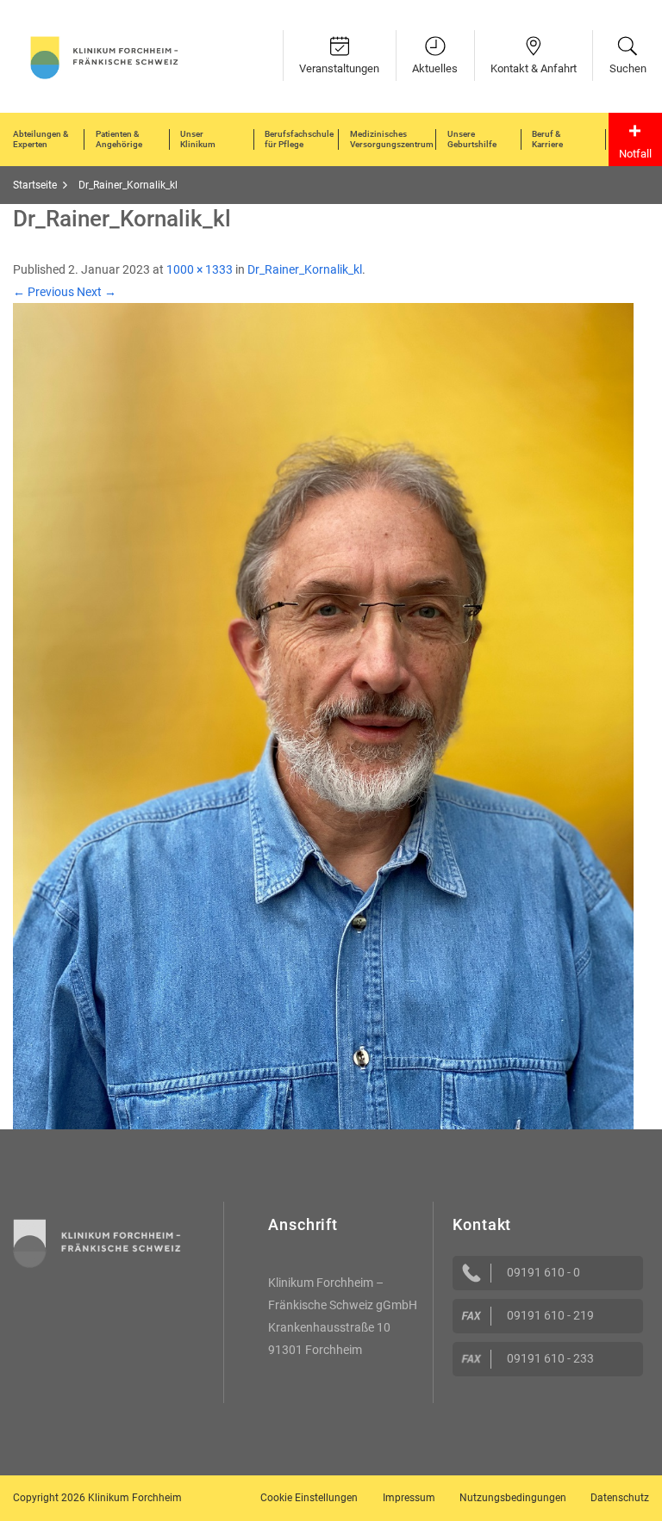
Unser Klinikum (197, 139)
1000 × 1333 (199, 269)
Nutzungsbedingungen (512, 1498)
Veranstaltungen (339, 68)
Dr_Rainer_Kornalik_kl (304, 269)
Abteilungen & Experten (40, 139)
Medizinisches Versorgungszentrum (392, 139)
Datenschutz (619, 1498)
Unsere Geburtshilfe (471, 139)
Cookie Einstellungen (309, 1498)
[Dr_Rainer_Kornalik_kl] (323, 715)
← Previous (43, 292)
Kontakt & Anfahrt (533, 68)
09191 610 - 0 (543, 1272)
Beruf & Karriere (547, 139)
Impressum (409, 1498)
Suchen (627, 68)
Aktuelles (435, 68)
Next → (96, 292)
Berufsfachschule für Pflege (299, 139)
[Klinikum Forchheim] (104, 56)
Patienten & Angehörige (119, 139)
